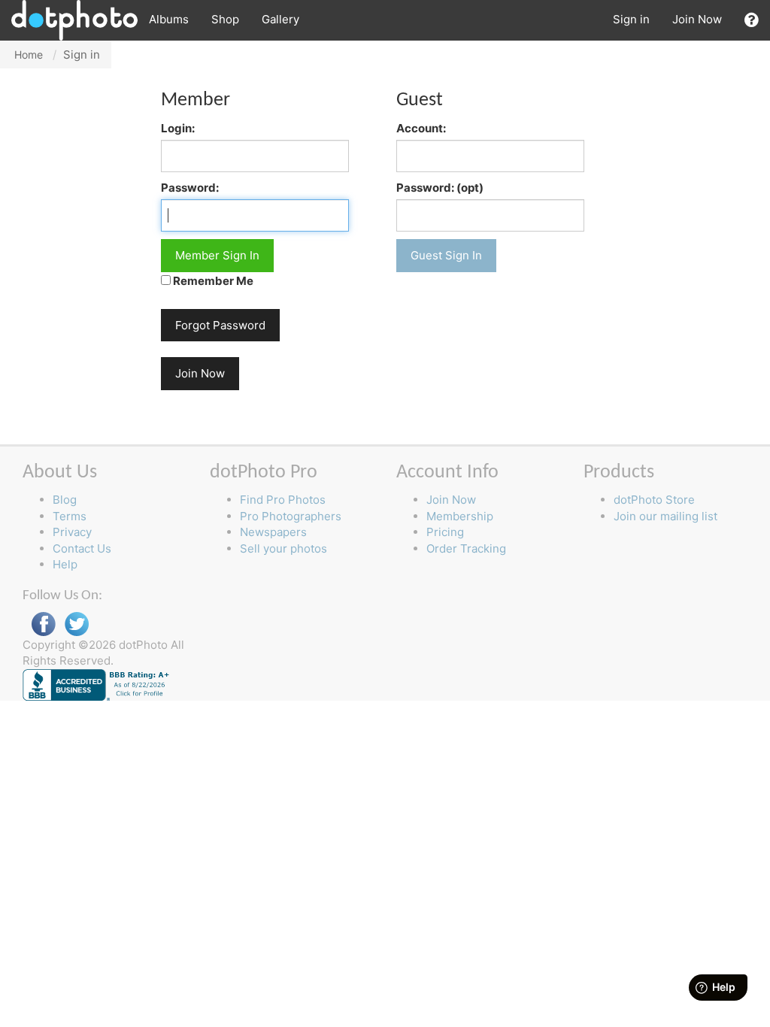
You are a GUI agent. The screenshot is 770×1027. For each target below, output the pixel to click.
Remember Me (212, 281)
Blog (65, 499)
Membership (459, 516)
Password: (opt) (440, 187)
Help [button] (65, 564)
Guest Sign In (446, 255)
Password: (190, 187)
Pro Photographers (290, 516)
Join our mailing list (665, 516)
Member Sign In (217, 255)
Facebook (44, 624)
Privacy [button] (72, 532)
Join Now (697, 19)
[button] (751, 20)
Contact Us (82, 548)
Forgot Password (220, 325)
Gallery (280, 19)
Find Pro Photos (283, 499)
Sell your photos (283, 548)
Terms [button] (69, 516)
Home (28, 54)
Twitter (77, 624)
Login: (178, 128)
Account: (421, 128)
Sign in (631, 19)
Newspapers (273, 532)
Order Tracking (466, 548)
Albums (169, 19)
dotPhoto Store (654, 499)
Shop (225, 19)
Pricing (445, 532)
